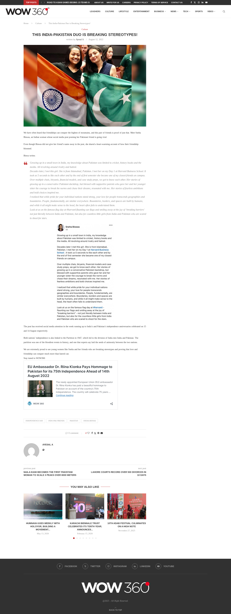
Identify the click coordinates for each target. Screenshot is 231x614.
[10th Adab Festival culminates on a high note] (126, 506)
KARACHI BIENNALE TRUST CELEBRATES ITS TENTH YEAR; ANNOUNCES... (85, 526)
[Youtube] (206, 2)
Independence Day (34, 421)
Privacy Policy (141, 2)
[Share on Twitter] (95, 433)
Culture (109, 11)
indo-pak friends (56, 421)
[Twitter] (195, 2)
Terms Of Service (159, 2)
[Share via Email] (102, 433)
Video (210, 11)
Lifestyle (124, 11)
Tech (185, 11)
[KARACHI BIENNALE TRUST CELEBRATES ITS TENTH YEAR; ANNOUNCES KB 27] (85, 506)
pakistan (74, 421)
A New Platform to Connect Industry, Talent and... (74, 2)
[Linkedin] (202, 2)
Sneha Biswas (89, 421)
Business (159, 11)
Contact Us (176, 2)
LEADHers (95, 11)
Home (26, 23)
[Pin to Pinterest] (98, 433)
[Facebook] (191, 2)
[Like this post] (88, 433)
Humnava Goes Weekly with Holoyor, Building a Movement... (43, 526)
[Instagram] (199, 2)
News (173, 11)
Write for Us (113, 2)
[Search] (224, 11)
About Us (98, 2)
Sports (199, 11)
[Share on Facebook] (92, 433)
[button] (41, 2)
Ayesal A (80, 39)
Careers (126, 2)
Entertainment (141, 11)
